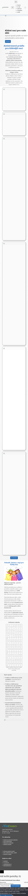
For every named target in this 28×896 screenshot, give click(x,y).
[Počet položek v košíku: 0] (25, 7)
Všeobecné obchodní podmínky (10, 839)
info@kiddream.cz (7, 864)
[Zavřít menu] (16, 2)
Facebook (5, 861)
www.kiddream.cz (7, 865)
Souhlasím (3, 895)
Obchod (8, 41)
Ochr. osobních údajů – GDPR (10, 852)
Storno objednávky (7, 841)
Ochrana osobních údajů (9, 851)
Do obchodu (14, 557)
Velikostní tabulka (7, 844)
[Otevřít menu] (12, 7)
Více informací (9, 895)
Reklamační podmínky (8, 842)
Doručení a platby (7, 854)
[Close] (2, 871)
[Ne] (12, 895)
